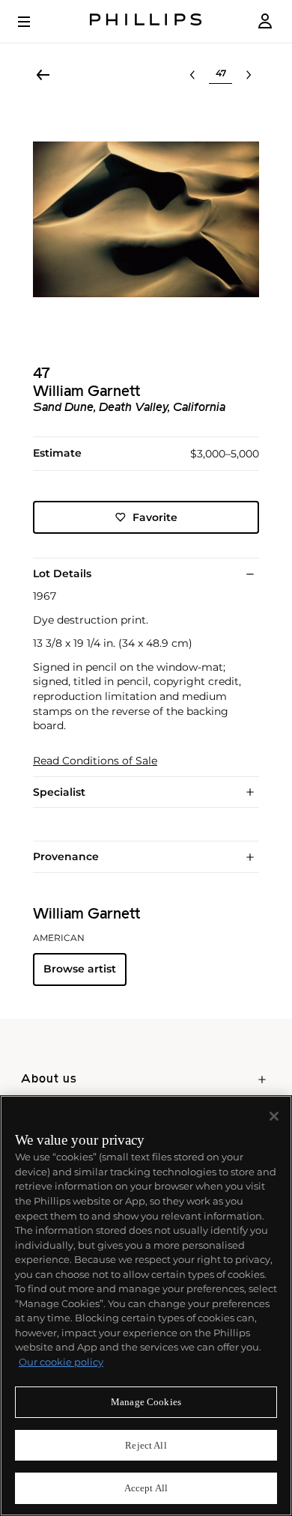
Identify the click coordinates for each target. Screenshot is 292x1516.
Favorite (155, 517)
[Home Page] (146, 21)
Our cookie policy (61, 1362)
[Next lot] (248, 74)
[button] (146, 219)
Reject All (145, 1445)
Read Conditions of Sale (95, 761)
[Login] (265, 21)
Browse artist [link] (79, 968)
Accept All (146, 1488)
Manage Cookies (146, 1401)
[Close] (274, 1116)
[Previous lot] (192, 74)
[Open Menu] (34, 21)
